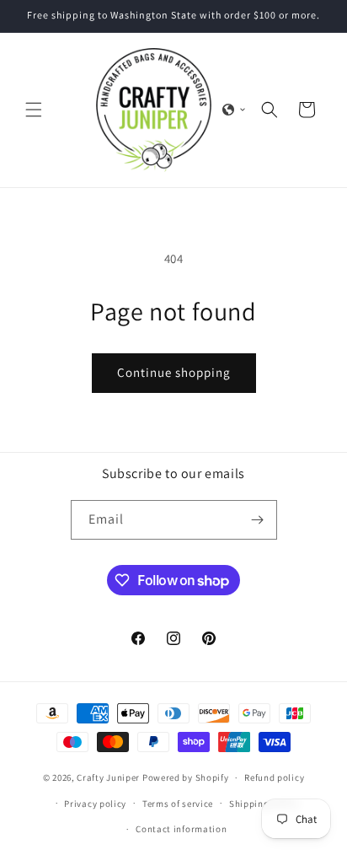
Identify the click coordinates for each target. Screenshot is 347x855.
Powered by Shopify (185, 777)
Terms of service (177, 803)
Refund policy (274, 777)
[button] (33, 109)
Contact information (181, 829)
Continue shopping (174, 372)
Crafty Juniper (108, 777)
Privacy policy (95, 803)
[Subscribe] (257, 520)
